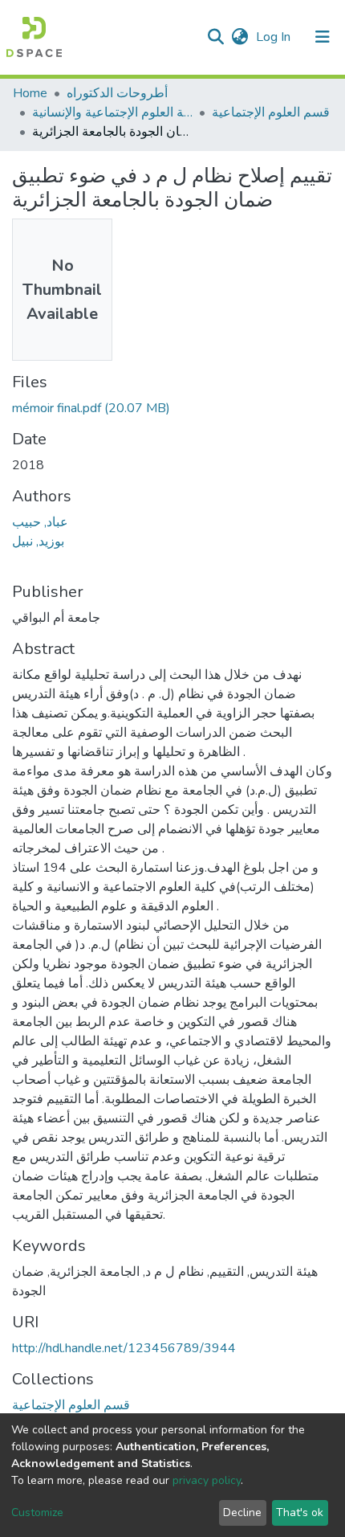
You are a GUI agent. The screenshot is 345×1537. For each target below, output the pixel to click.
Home (30, 93)
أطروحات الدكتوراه (117, 93)
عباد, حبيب (40, 522)
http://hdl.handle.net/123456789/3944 (124, 1348)
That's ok (299, 1512)
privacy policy (206, 1480)
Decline (242, 1512)
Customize (37, 1512)
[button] (239, 37)
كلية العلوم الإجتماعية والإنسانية (112, 112)
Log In (275, 37)
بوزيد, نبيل (38, 541)
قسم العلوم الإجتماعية (271, 112)
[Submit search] (215, 37)
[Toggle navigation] (322, 37)
